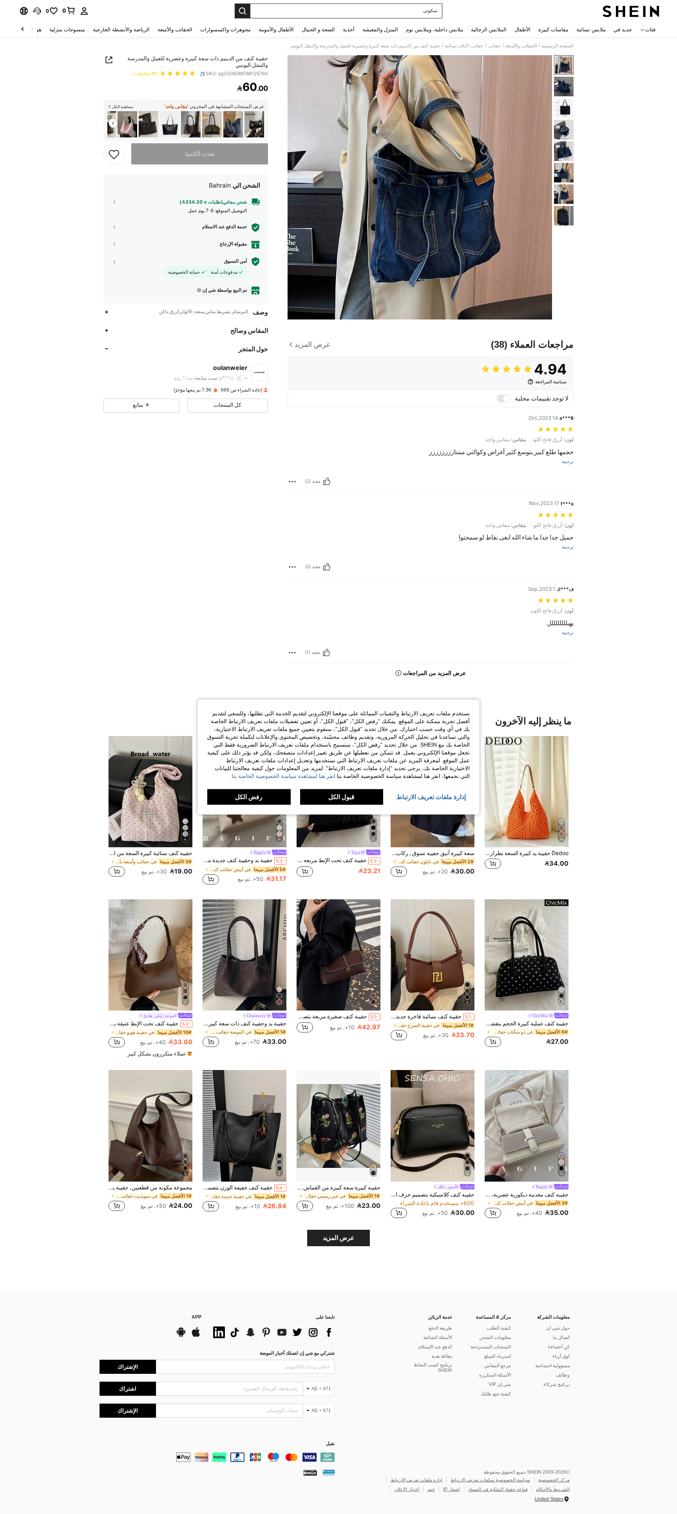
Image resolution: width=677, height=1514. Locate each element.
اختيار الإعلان (406, 1489)
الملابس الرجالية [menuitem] (489, 29)
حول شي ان (558, 1328)
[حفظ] (114, 153)
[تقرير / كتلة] (292, 481)
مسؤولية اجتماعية (552, 1365)
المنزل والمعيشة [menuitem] (380, 29)
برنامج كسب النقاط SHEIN (433, 1367)
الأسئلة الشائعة (437, 1337)
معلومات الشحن (495, 1337)
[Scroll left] (32, 29)
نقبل (330, 1443)
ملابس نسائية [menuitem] (591, 29)
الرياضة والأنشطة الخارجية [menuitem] (121, 29)
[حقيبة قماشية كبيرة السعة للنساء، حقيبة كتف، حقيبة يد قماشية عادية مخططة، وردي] (127, 124)
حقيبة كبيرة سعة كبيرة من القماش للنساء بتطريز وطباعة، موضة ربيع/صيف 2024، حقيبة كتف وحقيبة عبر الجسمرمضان (338, 1187)
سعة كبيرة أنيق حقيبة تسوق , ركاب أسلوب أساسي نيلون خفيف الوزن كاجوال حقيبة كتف (432, 853)
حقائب (494, 46)
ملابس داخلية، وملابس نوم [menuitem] (434, 29)
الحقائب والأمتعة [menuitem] (174, 29)
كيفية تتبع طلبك (496, 1394)
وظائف (563, 1375)
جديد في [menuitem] (623, 29)
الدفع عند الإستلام (435, 1347)
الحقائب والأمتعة (521, 46)
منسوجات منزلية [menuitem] (67, 29)
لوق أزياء (561, 1356)
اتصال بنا (561, 1337)
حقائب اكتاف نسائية (464, 46)
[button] (37, 11)
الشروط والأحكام (553, 1489)
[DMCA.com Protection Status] (310, 1472)
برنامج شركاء (556, 1384)
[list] (272, 1332)
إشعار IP (451, 1489)
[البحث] (242, 11)
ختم (431, 1489)
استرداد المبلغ (497, 1356)
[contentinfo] (217, 1457)
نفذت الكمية (200, 153)
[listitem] (254, 124)
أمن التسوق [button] (235, 261)
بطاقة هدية (441, 1356)
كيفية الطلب (499, 1328)
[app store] (195, 1336)
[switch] (504, 398)
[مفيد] (326, 481)
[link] (69, 10)
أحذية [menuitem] (349, 29)
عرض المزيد (339, 1237)
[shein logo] (631, 11)
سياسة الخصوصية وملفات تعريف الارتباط (490, 1480)
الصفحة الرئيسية (557, 46)
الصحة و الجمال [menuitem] (318, 29)
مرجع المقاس (497, 1365)
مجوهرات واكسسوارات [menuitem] (225, 29)
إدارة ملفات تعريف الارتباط (416, 1480)
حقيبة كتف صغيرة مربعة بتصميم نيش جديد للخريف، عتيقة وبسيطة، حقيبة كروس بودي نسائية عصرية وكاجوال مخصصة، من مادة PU (338, 1016)
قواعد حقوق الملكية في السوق (498, 1489)
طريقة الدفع (440, 1328)
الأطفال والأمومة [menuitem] (276, 29)
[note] (158, 1053)
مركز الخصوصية (554, 1480)
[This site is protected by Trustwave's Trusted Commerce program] (329, 1472)
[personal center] (84, 11)
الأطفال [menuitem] (522, 29)
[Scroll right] (22, 29)
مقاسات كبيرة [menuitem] (553, 29)
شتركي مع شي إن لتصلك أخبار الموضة (297, 1353)
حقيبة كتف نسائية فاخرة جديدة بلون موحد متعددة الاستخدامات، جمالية (432, 1016)
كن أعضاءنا (559, 1347)
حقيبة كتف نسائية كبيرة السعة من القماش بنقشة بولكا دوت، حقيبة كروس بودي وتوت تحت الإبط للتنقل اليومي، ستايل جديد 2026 (150, 853)
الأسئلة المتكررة (495, 1375)
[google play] (181, 1336)
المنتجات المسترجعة (491, 1347)
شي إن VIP (500, 1384)
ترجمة (568, 461)
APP (196, 1317)
